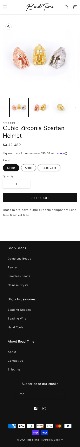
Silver (11, 167)
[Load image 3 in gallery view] (60, 107)
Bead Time (33, 439)
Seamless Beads (19, 276)
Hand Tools (15, 327)
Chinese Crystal (18, 285)
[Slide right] (75, 108)
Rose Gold (49, 167)
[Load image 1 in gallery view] (19, 107)
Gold (28, 167)
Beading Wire (17, 318)
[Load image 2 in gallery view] (40, 107)
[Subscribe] (62, 394)
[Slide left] (4, 108)
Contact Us (15, 360)
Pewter (12, 267)
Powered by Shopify (51, 439)
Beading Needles (19, 309)
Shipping (14, 369)
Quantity (8, 176)
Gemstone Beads (19, 258)
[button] (5, 7)
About (12, 351)
